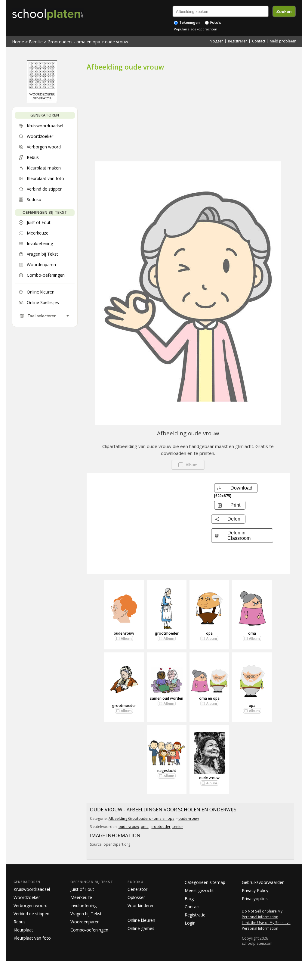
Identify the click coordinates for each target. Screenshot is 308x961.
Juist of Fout (82, 889)
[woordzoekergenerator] (41, 101)
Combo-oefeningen (89, 930)
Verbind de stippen (31, 913)
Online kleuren (141, 920)
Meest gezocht (199, 890)
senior (177, 826)
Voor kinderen (141, 905)
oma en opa (209, 698)
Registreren (238, 41)
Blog (189, 898)
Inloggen (216, 41)
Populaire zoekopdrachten (195, 29)
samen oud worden (166, 698)
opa (209, 633)
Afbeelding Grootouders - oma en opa (141, 818)
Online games (141, 928)
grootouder (160, 826)
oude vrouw (116, 42)
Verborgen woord (31, 905)
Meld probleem (283, 41)
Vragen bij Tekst (86, 913)
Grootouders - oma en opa (74, 42)
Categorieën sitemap (205, 882)
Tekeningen (189, 22)
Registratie (195, 915)
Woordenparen (85, 922)
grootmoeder (167, 633)
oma (252, 633)
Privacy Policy (255, 890)
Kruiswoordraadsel (32, 889)
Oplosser (136, 897)
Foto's (215, 22)
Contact (258, 41)
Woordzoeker (27, 897)
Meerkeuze (81, 897)
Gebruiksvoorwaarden (263, 882)
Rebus (20, 922)
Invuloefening (83, 905)
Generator (137, 889)
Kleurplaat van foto (32, 938)
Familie (36, 42)
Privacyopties (255, 898)
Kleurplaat (23, 930)
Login (190, 923)
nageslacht (166, 770)
